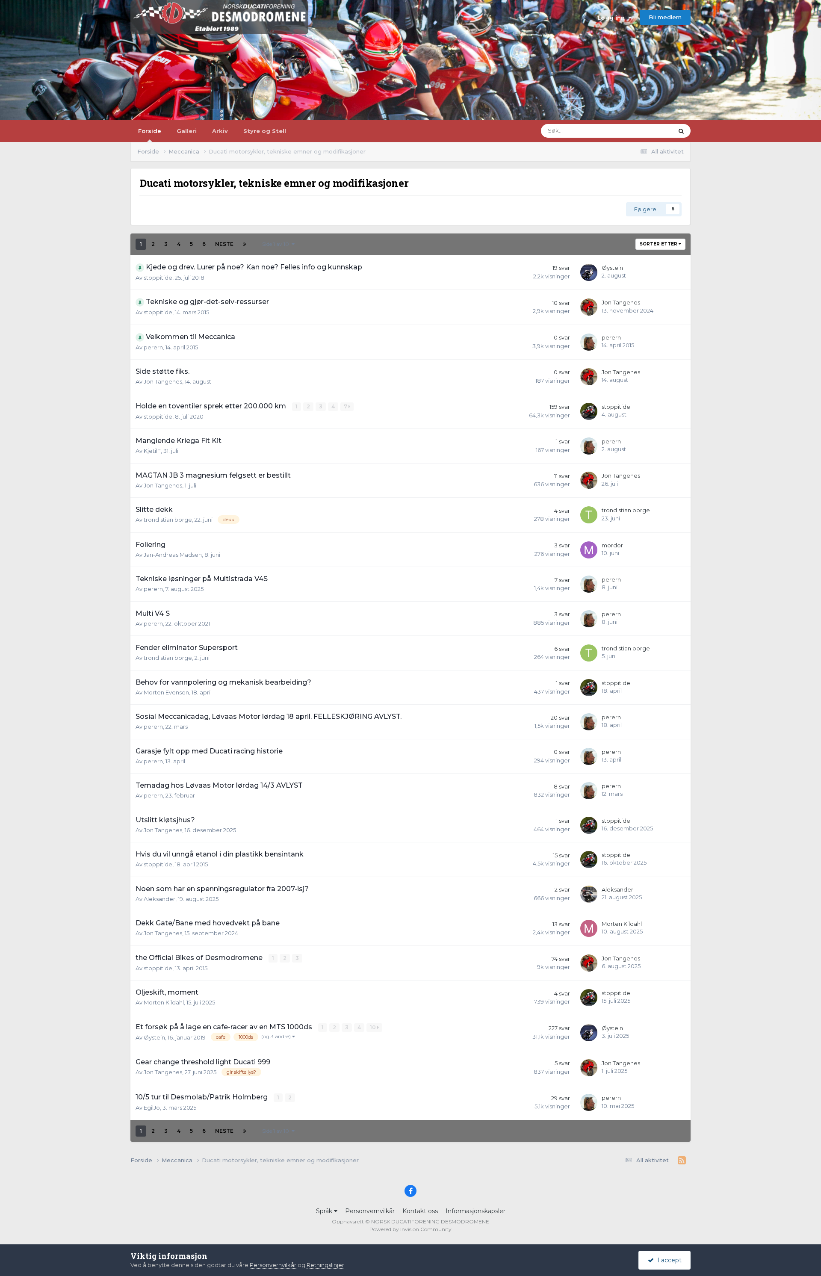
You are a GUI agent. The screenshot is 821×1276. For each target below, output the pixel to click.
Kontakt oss (420, 1211)
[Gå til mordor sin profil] (588, 549)
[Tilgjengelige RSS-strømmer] (682, 1161)
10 (373, 1027)
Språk (325, 1211)
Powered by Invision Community (410, 1229)
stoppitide (158, 277)
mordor (612, 545)
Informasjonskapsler (475, 1211)
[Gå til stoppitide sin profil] (588, 411)
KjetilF (152, 450)
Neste (224, 244)
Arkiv (220, 130)
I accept (668, 1260)
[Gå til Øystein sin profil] (588, 272)
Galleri (187, 130)
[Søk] (681, 131)
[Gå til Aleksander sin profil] (588, 894)
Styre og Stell (264, 130)
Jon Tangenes (621, 302)
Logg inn (612, 17)
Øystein (612, 267)
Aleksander (159, 898)
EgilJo (152, 1107)
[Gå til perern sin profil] (588, 342)
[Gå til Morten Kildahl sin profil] (588, 928)
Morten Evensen (166, 692)
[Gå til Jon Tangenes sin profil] (588, 307)
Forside (149, 130)
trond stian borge (168, 519)
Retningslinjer (325, 1264)
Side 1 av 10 (277, 244)
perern (153, 347)
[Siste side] (245, 244)
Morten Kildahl (622, 923)
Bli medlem (665, 17)
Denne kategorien (638, 130)
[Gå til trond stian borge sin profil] (588, 514)
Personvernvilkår (370, 1211)
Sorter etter (659, 244)
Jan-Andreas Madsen (173, 554)
